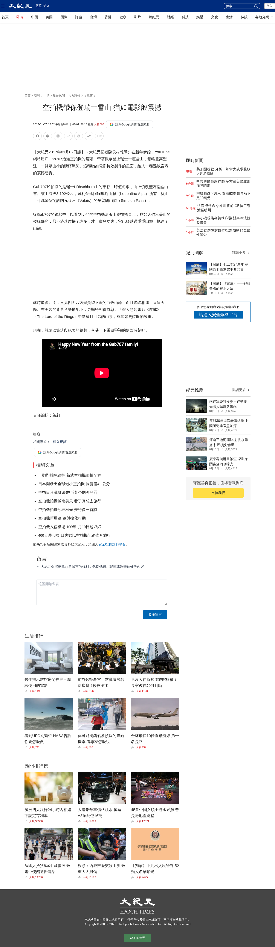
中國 (34, 17)
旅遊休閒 (59, 95)
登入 (269, 5)
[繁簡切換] (99, 137)
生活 (229, 17)
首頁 (5, 17)
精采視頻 (60, 442)
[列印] (78, 137)
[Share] (26, 691)
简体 (46, 6)
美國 (49, 17)
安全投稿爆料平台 (112, 544)
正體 (39, 5)
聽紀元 (154, 17)
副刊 (37, 95)
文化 (214, 17)
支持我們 (218, 493)
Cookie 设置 (137, 937)
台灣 (93, 17)
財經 (170, 17)
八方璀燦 (74, 95)
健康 (122, 17)
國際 (64, 17)
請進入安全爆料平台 (218, 314)
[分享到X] (58, 137)
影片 (137, 17)
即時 (19, 17)
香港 (108, 17)
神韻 (244, 17)
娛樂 (199, 17)
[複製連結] (68, 136)
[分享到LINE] (47, 137)
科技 (185, 17)
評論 (78, 17)
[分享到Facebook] (37, 137)
